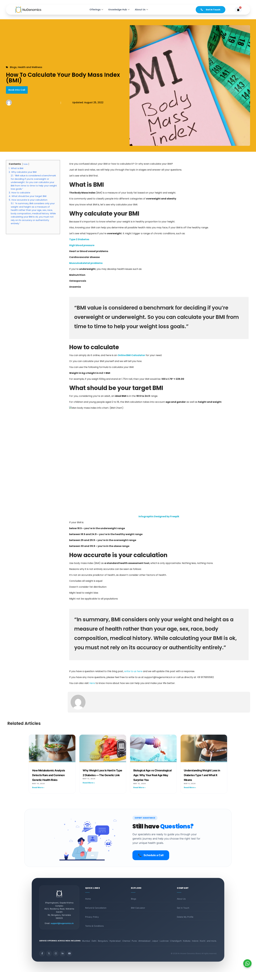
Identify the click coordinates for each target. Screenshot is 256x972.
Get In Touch (183, 908)
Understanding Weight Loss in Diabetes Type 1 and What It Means (202, 775)
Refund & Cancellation (95, 908)
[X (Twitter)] (49, 953)
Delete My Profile (185, 917)
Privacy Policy (92, 917)
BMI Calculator (138, 908)
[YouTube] (69, 953)
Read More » (38, 787)
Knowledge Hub (117, 9)
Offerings (95, 9)
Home (88, 899)
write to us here (133, 671)
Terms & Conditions (94, 926)
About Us (140, 9)
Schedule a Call (151, 855)
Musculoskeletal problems (86, 263)
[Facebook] (42, 953)
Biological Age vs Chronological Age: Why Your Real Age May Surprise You (152, 775)
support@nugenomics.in (62, 923)
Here (92, 683)
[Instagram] (56, 953)
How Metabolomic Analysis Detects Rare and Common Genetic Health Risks (48, 775)
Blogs (133, 899)
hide (25, 164)
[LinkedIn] (62, 953)
